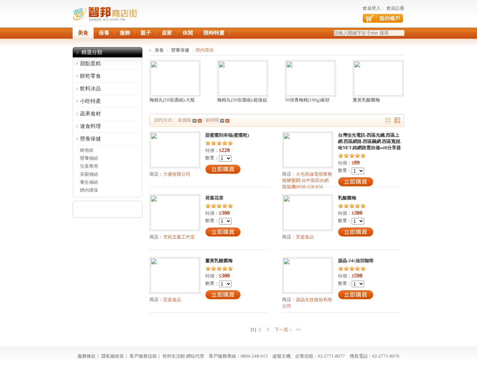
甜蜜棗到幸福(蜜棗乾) (227, 135)
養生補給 (89, 182)
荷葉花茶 (214, 197)
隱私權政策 (112, 356)
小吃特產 (90, 101)
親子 (146, 33)
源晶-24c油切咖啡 (356, 260)
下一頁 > (282, 329)
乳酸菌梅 (347, 197)
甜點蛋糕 (90, 63)
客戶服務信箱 (143, 356)
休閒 (188, 33)
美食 (159, 50)
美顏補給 (89, 174)
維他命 (87, 150)
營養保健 (90, 139)
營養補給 (89, 158)
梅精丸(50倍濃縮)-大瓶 (172, 99)
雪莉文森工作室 (179, 236)
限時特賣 (214, 33)
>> (298, 329)
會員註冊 (395, 8)
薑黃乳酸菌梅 (366, 99)
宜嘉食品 (305, 236)
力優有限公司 (176, 174)
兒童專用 (89, 166)
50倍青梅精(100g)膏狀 (307, 99)
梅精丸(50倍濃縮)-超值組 (242, 99)
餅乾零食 (90, 76)
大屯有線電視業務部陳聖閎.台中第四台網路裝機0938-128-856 (307, 180)
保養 (104, 33)
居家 (167, 33)
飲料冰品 (90, 88)
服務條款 (87, 356)
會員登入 (371, 8)
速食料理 (90, 126)
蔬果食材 (90, 113)
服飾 (125, 33)
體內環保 (89, 190)
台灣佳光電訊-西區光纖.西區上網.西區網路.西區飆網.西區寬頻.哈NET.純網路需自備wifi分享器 (369, 141)
